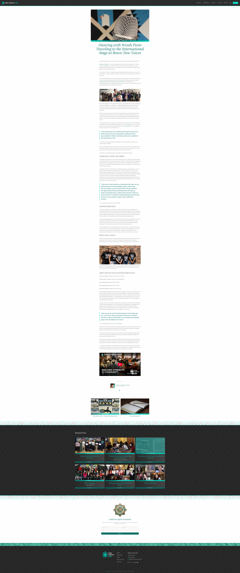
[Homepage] (108, 554)
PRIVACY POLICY (109, 571)
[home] (10, 2)
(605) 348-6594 (131, 557)
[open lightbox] (106, 95)
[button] (199, 3)
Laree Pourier (128, 126)
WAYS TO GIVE (120, 559)
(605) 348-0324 (131, 555)
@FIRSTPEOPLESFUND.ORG (135, 559)
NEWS (118, 557)
